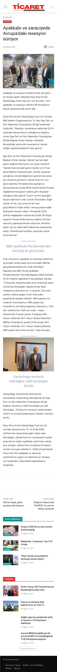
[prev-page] (5, 570)
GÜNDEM (7, 22)
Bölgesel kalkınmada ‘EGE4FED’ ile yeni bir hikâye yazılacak (44, 505)
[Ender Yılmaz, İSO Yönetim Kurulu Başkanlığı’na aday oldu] (10, 590)
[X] (23, 485)
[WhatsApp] (37, 485)
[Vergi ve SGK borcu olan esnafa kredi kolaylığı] (10, 530)
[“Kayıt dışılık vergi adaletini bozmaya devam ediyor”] (10, 560)
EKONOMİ (7, 17)
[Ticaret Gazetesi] (28, 7)
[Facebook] (16, 485)
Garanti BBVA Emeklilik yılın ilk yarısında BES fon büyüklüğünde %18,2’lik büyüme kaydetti (37, 636)
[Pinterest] (30, 485)
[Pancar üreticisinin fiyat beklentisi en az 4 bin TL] (10, 606)
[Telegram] (44, 485)
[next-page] (10, 570)
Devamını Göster (27, 648)
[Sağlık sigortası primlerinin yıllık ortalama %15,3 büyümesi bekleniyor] (10, 621)
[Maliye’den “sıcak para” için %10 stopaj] (10, 545)
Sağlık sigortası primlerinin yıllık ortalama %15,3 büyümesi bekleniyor (36, 620)
